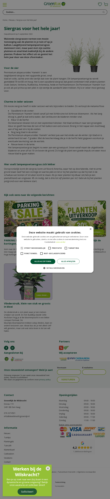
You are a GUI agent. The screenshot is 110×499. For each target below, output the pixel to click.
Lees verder (60, 242)
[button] (55, 268)
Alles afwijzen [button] (68, 261)
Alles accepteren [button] (42, 261)
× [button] (90, 229)
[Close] (48, 468)
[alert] (55, 249)
